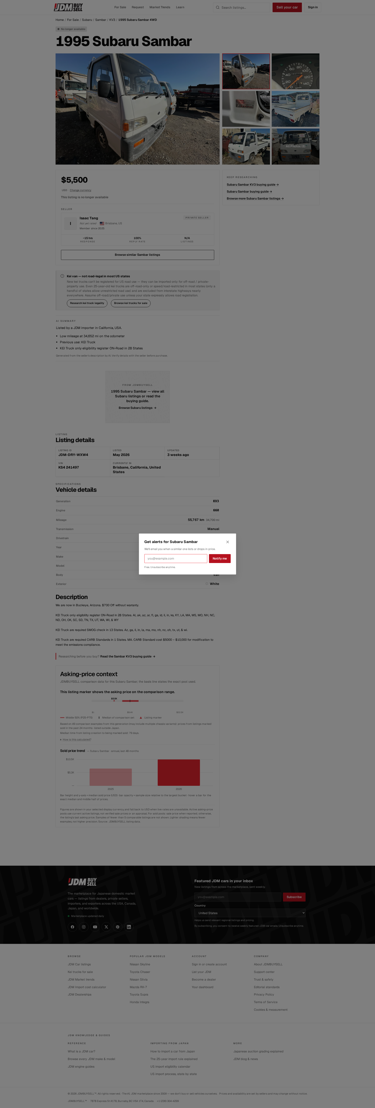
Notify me (220, 558)
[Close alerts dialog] (228, 542)
